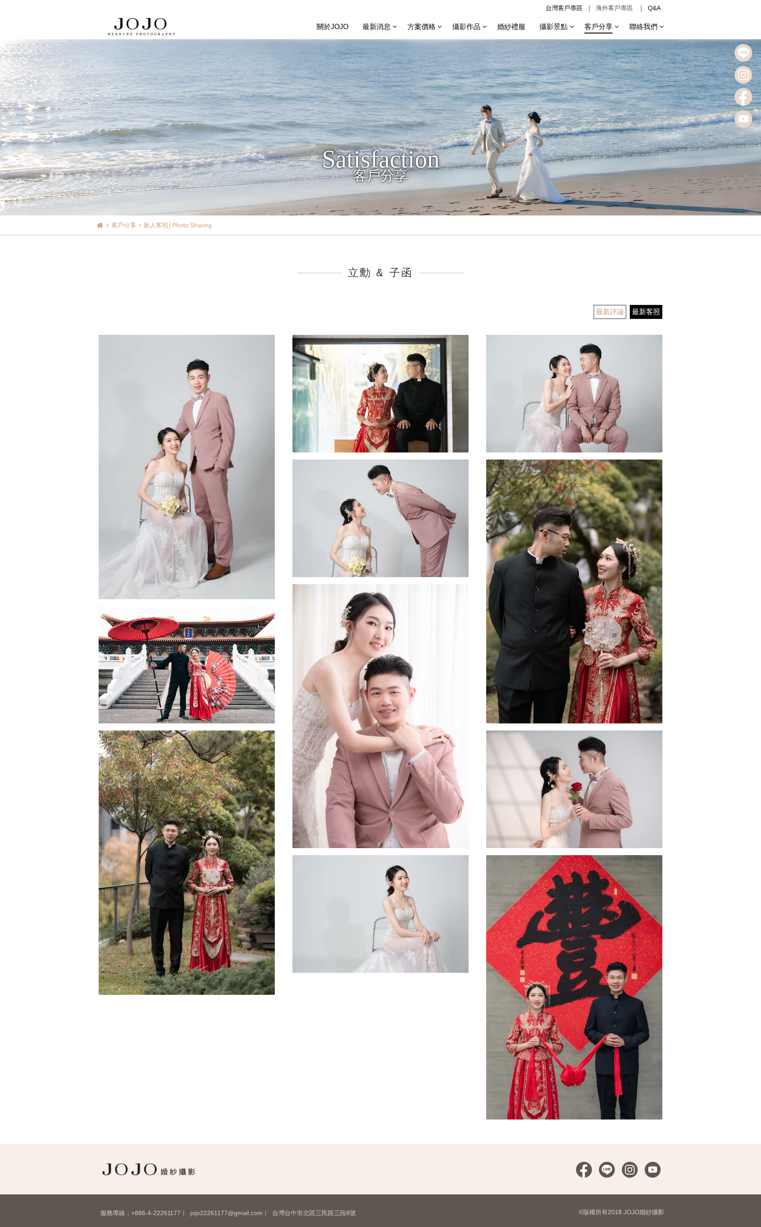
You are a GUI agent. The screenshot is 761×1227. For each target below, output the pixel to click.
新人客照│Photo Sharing (178, 225)
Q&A (654, 7)
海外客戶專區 (614, 7)
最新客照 (646, 311)
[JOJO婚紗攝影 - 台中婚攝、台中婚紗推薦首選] (142, 26)
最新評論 (610, 311)
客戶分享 (123, 225)
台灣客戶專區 (564, 7)
